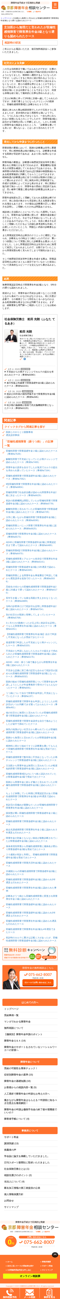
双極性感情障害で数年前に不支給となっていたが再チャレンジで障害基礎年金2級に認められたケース (31, 758)
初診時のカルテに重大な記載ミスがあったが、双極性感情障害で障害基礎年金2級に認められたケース (31, 939)
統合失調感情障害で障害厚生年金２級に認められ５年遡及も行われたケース (31, 831)
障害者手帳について (16, 1118)
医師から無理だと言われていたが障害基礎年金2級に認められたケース (31, 739)
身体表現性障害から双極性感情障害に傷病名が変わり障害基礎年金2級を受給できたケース (31, 848)
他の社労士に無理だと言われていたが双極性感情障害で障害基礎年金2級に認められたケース (31, 714)
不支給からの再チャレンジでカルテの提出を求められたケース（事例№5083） (29, 373)
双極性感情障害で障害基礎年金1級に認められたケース (31, 823)
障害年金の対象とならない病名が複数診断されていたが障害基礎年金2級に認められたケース (31, 839)
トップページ (11, 1008)
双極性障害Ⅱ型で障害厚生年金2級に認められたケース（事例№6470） (32, 552)
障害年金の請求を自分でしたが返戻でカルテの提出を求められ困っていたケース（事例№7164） (31, 469)
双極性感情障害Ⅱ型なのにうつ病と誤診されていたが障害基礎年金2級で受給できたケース (31, 775)
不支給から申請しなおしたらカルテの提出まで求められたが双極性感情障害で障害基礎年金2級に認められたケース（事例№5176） (31, 654)
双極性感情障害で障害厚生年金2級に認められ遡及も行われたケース (31, 922)
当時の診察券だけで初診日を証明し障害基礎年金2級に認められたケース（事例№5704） (31, 607)
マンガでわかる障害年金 (17, 1021)
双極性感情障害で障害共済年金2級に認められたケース (31, 864)
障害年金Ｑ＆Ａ (15, 1040)
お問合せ (9, 1200)
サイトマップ (11, 1207)
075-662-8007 (40, 975)
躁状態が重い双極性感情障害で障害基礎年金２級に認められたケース (31, 814)
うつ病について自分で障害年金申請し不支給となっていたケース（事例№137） (31, 694)
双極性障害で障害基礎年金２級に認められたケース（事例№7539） (31, 452)
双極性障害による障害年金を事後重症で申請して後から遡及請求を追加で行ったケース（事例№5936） (31, 578)
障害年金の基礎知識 (17, 1081)
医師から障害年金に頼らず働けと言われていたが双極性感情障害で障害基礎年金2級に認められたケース (31, 785)
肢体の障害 (25, 380)
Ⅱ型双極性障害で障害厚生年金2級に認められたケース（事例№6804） (32, 485)
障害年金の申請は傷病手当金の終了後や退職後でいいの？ (30, 1111)
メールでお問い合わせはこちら (39, 982)
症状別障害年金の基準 (18, 1074)
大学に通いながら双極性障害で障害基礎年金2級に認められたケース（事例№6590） (31, 519)
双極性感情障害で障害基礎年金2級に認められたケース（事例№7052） (31, 477)
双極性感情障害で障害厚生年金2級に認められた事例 (31, 889)
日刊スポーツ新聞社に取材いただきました (27, 1162)
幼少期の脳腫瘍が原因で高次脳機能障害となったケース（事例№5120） (29, 406)
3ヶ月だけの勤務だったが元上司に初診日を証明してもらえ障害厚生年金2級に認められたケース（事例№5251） (31, 626)
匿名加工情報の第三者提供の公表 (22, 1188)
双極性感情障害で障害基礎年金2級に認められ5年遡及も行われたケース (31, 881)
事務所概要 (46, 1262)
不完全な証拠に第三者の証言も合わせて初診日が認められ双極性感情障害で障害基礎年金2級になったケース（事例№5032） (31, 673)
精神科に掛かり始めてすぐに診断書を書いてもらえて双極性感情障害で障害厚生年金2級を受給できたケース (31, 749)
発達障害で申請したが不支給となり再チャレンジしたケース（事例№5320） (31, 644)
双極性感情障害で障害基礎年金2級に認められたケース (31, 906)
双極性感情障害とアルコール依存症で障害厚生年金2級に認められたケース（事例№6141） (31, 560)
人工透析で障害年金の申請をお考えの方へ (27, 1093)
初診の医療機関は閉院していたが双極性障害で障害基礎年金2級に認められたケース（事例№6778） (31, 502)
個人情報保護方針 (13, 1194)
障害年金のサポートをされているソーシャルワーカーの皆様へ (30, 1048)
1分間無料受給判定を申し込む (19, 1270)
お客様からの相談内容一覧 (20, 1087)
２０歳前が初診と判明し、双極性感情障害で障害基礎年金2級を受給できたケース (31, 856)
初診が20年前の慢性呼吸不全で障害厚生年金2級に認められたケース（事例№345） (29, 395)
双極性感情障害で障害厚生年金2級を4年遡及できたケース (31, 930)
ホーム (10, 1262)
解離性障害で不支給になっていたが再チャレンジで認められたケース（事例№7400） (31, 460)
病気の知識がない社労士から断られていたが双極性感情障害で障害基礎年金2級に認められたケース (31, 731)
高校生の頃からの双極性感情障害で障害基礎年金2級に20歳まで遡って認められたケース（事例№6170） (31, 589)
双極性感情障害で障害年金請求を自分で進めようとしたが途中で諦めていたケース (31, 722)
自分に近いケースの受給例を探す (20, 1266)
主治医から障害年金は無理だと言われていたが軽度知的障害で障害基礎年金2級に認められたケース (31, 767)
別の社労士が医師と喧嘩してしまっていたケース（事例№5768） (30, 616)
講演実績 (11, 1143)
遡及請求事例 (12, 435)
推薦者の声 (10, 1149)
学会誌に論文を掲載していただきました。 (27, 1156)
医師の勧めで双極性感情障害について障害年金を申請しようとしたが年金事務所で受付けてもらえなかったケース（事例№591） (31, 684)
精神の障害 (25, 369)
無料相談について (13, 1028)
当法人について (14, 1181)
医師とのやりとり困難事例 (19, 432)
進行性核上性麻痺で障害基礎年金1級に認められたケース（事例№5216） (29, 384)
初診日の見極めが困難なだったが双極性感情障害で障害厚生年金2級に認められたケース (31, 806)
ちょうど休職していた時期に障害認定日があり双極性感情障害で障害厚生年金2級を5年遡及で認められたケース (31, 796)
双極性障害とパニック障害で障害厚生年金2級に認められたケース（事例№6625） (31, 527)
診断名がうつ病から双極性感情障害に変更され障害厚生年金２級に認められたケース (31, 897)
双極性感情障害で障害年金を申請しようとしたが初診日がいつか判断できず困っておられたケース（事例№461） (31, 704)
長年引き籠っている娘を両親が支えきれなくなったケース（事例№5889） (31, 599)
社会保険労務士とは (16, 1168)
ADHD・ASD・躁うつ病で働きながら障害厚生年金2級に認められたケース (31, 663)
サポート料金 (11, 1137)
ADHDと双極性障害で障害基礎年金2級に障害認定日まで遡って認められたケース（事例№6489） (31, 543)
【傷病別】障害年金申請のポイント (23, 1034)
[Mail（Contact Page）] (24, 359)
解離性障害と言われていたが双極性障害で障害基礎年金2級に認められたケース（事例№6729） (31, 510)
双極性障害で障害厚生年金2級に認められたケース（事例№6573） (31, 535)
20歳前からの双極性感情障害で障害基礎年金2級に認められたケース (31, 872)
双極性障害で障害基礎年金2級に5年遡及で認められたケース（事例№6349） (31, 568)
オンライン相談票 (30, 1276)
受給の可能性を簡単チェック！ (21, 1068)
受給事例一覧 (11, 1015)
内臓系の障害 (27, 391)
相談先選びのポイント (18, 1175)
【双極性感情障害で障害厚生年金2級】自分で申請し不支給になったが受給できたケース (31, 635)
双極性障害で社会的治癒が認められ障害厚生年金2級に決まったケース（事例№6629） (31, 494)
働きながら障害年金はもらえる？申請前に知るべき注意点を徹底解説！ (30, 1101)
